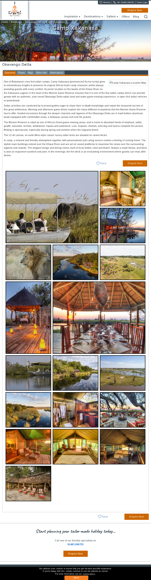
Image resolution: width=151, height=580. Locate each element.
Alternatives (56, 73)
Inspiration (71, 16)
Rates (21, 73)
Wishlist (107, 2)
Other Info (41, 73)
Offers (126, 16)
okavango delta (34, 22)
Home (4, 22)
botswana (16, 22)
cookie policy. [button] (89, 574)
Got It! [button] (76, 578)
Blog (136, 16)
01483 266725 (127, 2)
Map (30, 73)
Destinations (92, 16)
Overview (10, 73)
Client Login (142, 2)
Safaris (111, 16)
